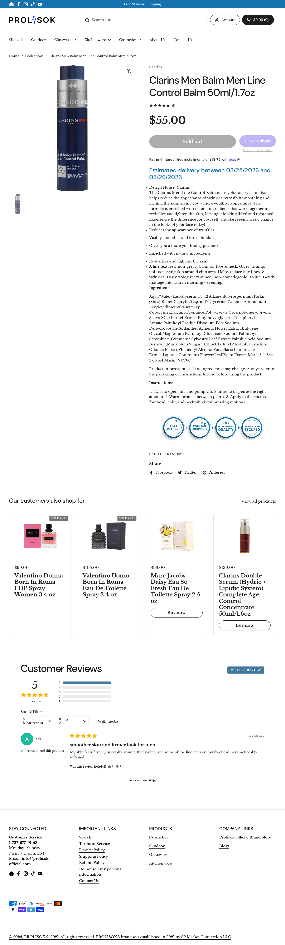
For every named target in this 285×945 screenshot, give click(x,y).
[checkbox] (108, 721)
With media (108, 721)
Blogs (224, 846)
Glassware (158, 854)
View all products (258, 501)
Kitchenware (160, 863)
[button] (258, 20)
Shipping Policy (93, 856)
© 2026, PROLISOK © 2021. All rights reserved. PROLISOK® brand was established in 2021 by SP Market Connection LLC (120, 937)
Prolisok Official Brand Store (245, 837)
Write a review (246, 670)
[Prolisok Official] (32, 20)
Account (228, 20)
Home (14, 56)
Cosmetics (158, 837)
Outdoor (157, 846)
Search (85, 837)
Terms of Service (94, 844)
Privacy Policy (92, 850)
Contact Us (89, 881)
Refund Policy (92, 863)
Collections (34, 56)
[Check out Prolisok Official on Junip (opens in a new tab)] (151, 780)
